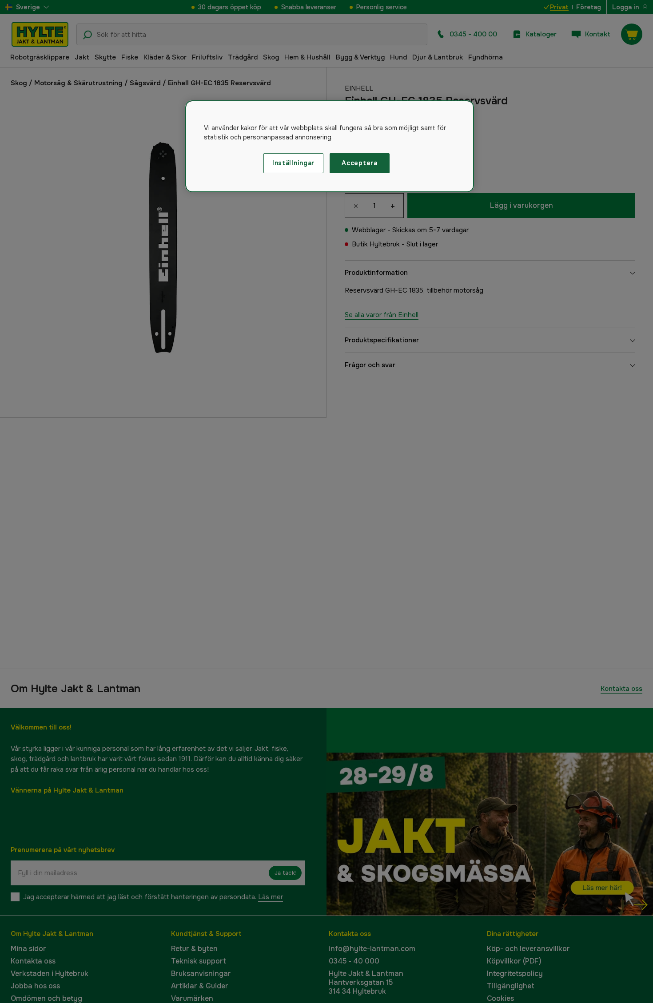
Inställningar (293, 163)
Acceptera (359, 163)
